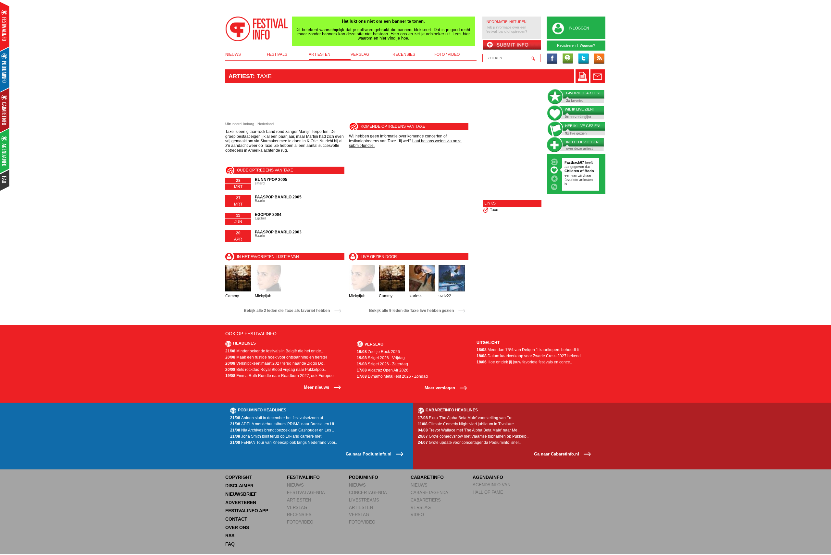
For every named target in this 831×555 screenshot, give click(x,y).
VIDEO (417, 514)
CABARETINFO (427, 477)
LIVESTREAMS (364, 500)
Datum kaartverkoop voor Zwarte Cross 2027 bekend (529, 356)
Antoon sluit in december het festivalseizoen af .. (278, 418)
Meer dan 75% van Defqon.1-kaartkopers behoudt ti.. (529, 350)
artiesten (319, 54)
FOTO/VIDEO (300, 522)
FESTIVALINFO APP (246, 510)
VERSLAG (297, 507)
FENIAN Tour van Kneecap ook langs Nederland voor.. (283, 442)
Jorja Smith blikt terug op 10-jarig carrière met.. (276, 436)
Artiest (241, 76)
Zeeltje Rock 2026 (378, 352)
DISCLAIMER (239, 485)
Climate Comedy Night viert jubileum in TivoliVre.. (467, 424)
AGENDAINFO (488, 477)
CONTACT (236, 519)
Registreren (566, 45)
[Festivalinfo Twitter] (583, 59)
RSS (229, 535)
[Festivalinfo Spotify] (567, 59)
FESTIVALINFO (303, 477)
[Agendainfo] (5, 151)
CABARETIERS (426, 500)
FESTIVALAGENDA (306, 492)
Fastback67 (574, 162)
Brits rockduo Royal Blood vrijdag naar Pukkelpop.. (275, 370)
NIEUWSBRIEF (241, 494)
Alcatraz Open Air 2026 (382, 370)
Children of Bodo (579, 171)
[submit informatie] (511, 45)
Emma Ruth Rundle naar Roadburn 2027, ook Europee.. (280, 376)
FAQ (230, 544)
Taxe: (494, 209)
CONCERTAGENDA (368, 492)
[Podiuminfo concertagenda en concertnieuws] (5, 69)
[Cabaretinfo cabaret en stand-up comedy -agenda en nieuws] (4, 110)
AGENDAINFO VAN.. (493, 484)
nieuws (233, 54)
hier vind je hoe (393, 38)
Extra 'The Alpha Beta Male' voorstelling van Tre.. (466, 418)
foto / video (447, 54)
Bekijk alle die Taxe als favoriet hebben (287, 311)
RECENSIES (299, 514)
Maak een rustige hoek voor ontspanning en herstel (276, 357)
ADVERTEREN (240, 502)
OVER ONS (237, 527)
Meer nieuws (316, 387)
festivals (277, 54)
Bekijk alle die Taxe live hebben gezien (411, 311)
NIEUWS (295, 485)
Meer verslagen (440, 387)
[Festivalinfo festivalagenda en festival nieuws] (4, 26)
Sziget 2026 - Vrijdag (381, 358)
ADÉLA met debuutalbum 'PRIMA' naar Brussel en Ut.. (283, 424)
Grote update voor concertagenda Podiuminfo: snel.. (469, 442)
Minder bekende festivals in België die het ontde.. (274, 351)
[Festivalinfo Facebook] (552, 59)
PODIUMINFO (363, 477)
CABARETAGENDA (429, 492)
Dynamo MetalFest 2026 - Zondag (392, 376)
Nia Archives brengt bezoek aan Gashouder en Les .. (282, 430)
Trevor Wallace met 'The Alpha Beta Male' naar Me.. (468, 430)
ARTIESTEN (299, 500)
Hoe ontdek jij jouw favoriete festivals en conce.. (524, 362)
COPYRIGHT (238, 477)
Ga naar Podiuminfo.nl (368, 454)
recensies (403, 54)
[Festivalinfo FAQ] (5, 180)
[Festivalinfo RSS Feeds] (598, 59)
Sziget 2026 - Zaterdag (382, 364)
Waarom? (587, 45)
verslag (360, 54)
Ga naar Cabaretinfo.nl (556, 454)
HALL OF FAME (488, 492)
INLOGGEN (579, 28)
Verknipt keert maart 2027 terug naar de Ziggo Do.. (275, 363)
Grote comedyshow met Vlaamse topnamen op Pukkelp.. (473, 436)
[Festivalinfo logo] (256, 29)
